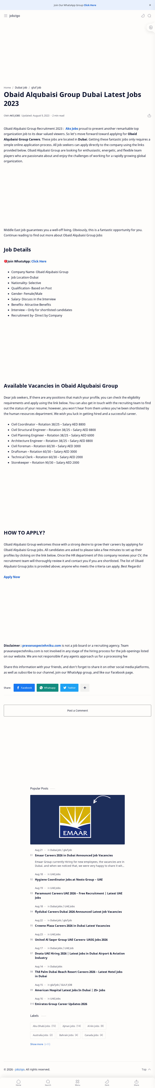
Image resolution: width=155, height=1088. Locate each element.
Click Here (90, 5)
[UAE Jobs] (55, 874)
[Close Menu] (150, 5)
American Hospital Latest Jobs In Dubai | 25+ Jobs (70, 990)
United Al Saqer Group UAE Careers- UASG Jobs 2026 (71, 939)
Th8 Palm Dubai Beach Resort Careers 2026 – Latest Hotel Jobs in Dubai (78, 974)
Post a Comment (77, 710)
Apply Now (12, 577)
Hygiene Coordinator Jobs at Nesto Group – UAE (69, 879)
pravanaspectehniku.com (41, 645)
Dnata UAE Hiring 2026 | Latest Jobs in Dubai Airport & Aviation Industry (80, 955)
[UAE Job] (69, 948)
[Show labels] (41, 1044)
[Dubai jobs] (57, 906)
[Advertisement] (77, 51)
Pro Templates (116, 1069)
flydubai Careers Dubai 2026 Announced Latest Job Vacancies (78, 911)
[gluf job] (67, 850)
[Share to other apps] (84, 688)
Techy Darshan (78, 1069)
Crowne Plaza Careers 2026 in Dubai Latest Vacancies (72, 925)
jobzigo (14, 16)
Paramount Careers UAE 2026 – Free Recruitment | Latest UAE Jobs (78, 895)
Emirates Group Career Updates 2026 (61, 1004)
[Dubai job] (56, 850)
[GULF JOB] (66, 984)
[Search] (149, 16)
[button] (143, 16)
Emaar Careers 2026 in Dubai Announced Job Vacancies (74, 855)
